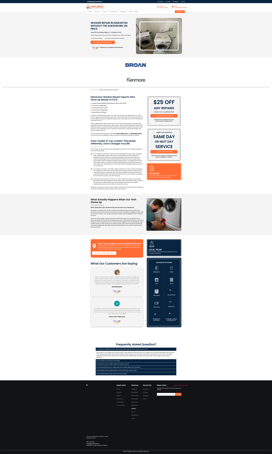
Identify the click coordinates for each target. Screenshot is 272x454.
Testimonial (113, 11)
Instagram (146, 395)
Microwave (134, 402)
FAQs (130, 11)
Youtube (145, 392)
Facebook (146, 389)
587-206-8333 (163, 7)
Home (90, 11)
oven (126, 133)
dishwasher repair (136, 133)
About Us (97, 11)
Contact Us (123, 11)
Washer (133, 408)
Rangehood (134, 415)
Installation (134, 392)
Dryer (133, 412)
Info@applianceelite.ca (94, 1)
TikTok (145, 399)
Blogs (136, 11)
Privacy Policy (121, 405)
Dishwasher (134, 399)
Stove (133, 418)
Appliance (134, 389)
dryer (118, 133)
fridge (122, 133)
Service (105, 11)
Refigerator (134, 405)
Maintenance (135, 395)
